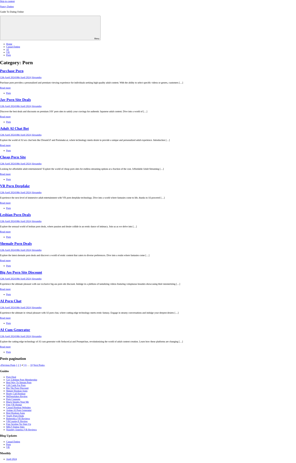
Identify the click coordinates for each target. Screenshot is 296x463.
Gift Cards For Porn (16, 385)
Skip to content (7, 1)
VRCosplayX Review (17, 421)
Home (9, 44)
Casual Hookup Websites (18, 407)
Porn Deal (11, 377)
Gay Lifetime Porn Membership (21, 379)
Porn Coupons (13, 399)
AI (7, 49)
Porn (8, 55)
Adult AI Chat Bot (14, 128)
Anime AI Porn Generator (18, 410)
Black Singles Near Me (17, 402)
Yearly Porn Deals (15, 415)
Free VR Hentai (14, 404)
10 (31, 365)
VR (8, 52)
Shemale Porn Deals (16, 244)
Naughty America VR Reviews (21, 429)
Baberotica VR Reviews (18, 418)
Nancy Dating (7, 6)
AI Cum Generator (15, 330)
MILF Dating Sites (15, 427)
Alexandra (36, 77)
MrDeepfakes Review (17, 396)
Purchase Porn (11, 71)
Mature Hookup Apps (16, 391)
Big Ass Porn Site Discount (21, 272)
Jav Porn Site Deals (15, 100)
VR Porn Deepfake (15, 186)
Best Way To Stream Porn (18, 382)
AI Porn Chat (10, 301)
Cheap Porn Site (13, 157)
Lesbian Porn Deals (15, 215)
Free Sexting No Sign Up (18, 424)
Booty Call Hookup (15, 393)
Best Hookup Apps (15, 413)
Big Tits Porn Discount (17, 388)
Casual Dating (13, 46)
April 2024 (11, 459)
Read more (5, 88)
